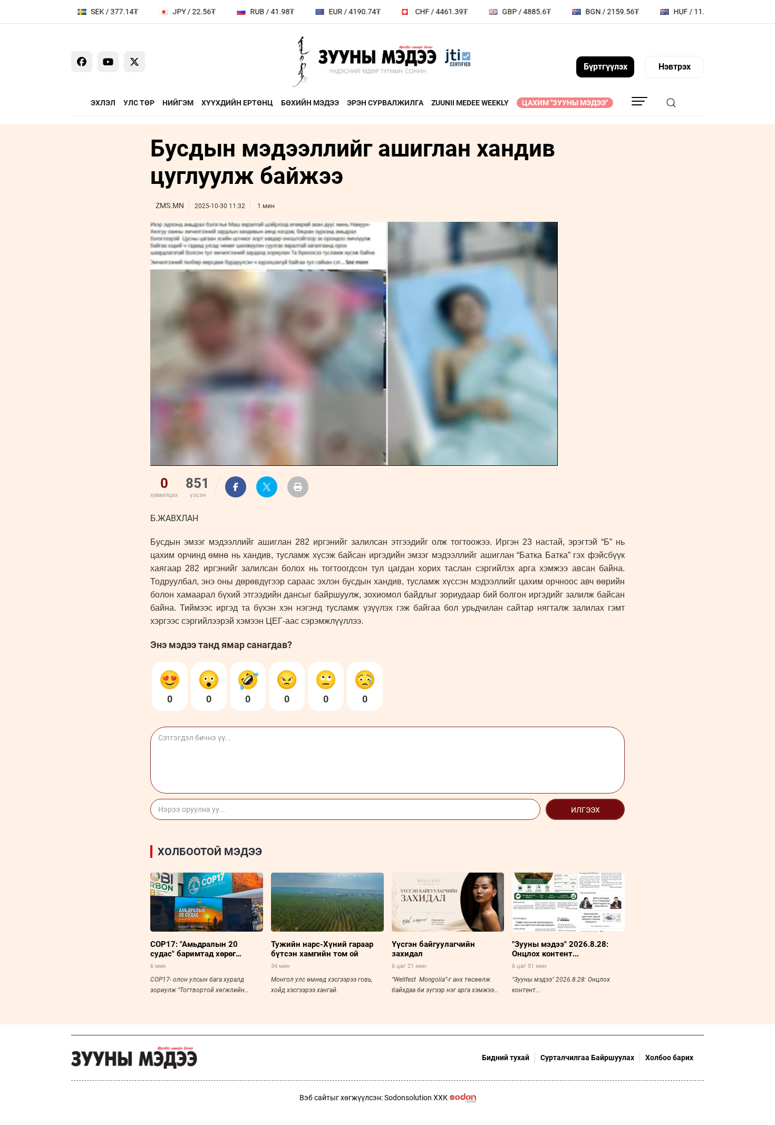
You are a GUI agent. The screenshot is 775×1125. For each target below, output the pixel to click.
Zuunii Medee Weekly (470, 103)
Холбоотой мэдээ (210, 851)
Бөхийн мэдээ (310, 103)
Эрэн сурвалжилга (385, 103)
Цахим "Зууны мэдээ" (565, 103)
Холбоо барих (669, 1057)
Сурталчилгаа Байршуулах (587, 1057)
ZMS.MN (170, 205)
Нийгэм (177, 103)
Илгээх (585, 810)
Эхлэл (103, 103)
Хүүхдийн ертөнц (237, 103)
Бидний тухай (505, 1057)
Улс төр (138, 103)
